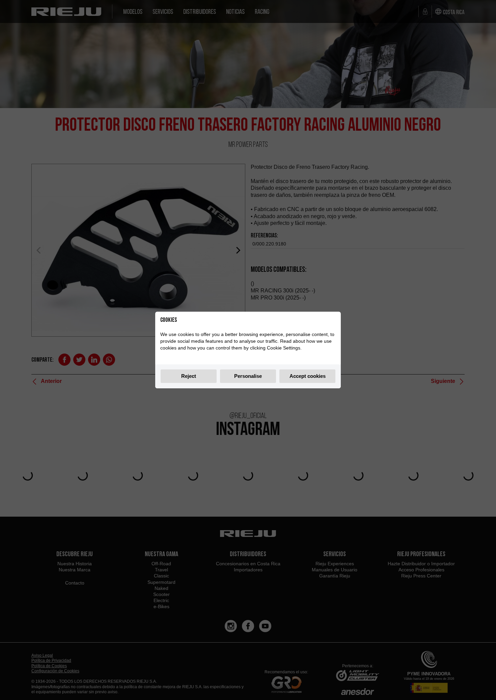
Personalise (248, 376)
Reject (188, 376)
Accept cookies (308, 376)
